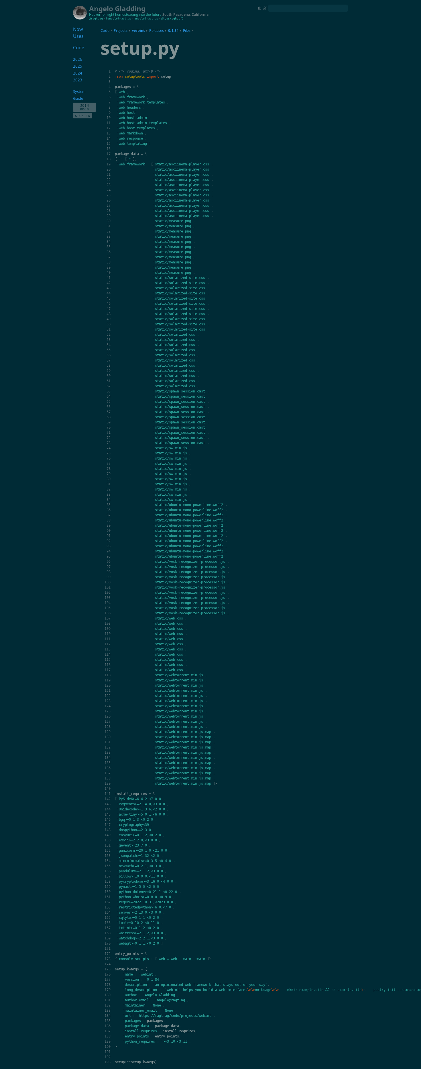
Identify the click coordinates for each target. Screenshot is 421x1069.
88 (109, 520)
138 (108, 778)
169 (108, 938)
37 (109, 257)
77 (109, 464)
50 (109, 324)
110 (108, 634)
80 (109, 479)
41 (109, 278)
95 (109, 556)
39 (109, 267)
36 (109, 252)
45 (109, 298)
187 (108, 1031)
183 (108, 1011)
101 (108, 587)
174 (108, 964)
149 (108, 835)
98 (109, 572)
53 (109, 340)
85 (109, 505)
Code (105, 30)
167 (108, 928)
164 (108, 912)
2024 (77, 73)
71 (109, 433)
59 (109, 371)
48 (109, 314)
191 (108, 1052)
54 (109, 345)
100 (108, 582)
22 (109, 180)
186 (108, 1026)
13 (109, 133)
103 (108, 598)
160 (108, 892)
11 (109, 123)
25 (109, 195)
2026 (77, 59)
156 (108, 871)
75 (109, 453)
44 (109, 293)
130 (108, 737)
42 (109, 283)
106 (108, 613)
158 (108, 882)
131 (108, 742)
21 (109, 175)
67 (109, 412)
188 (108, 1036)
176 (108, 974)
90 (109, 531)
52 (109, 335)
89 (109, 525)
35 (109, 247)
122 (108, 696)
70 (109, 427)
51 (109, 329)
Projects (120, 30)
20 (109, 169)
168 (108, 933)
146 (108, 820)
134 (108, 758)
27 (109, 206)
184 (108, 1016)
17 (109, 154)
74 (109, 448)
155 (108, 866)
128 (108, 727)
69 (109, 422)
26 (109, 200)
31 (109, 226)
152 (108, 851)
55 (109, 350)
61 (109, 381)
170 (108, 943)
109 (108, 629)
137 (108, 773)
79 (109, 474)
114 (108, 654)
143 (108, 804)
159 (108, 887)
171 (108, 949)
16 (109, 149)
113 (108, 649)
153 (108, 856)
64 (109, 396)
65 (109, 402)
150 (108, 840)
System (79, 91)
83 (109, 495)
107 (108, 618)
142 (108, 799)
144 (108, 809)
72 (109, 438)
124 (108, 706)
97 (109, 567)
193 (108, 1062)
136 (108, 768)
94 (109, 551)
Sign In (83, 116)
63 (109, 391)
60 (109, 376)
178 (108, 985)
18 (109, 159)
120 (108, 685)
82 (109, 489)
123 (108, 701)
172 (108, 954)
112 (108, 644)
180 (108, 995)
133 (108, 753)
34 (109, 242)
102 (108, 593)
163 (108, 907)
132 (108, 747)
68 (109, 417)
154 (108, 861)
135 (108, 763)
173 (108, 959)
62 (109, 386)
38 (109, 262)
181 (108, 1000)
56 (109, 355)
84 (109, 500)
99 (109, 577)
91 (109, 536)
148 (108, 830)
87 (109, 515)
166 (108, 923)
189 (108, 1041)
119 (108, 680)
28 (109, 211)
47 (109, 309)
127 (108, 722)
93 (109, 546)
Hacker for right (101, 14)
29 (109, 216)
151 (108, 845)
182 (108, 1005)
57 (109, 360)
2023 (77, 80)
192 (108, 1057)
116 (108, 665)
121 (108, 691)
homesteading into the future (138, 14)
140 (108, 789)
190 (108, 1047)
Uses (78, 36)
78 (109, 469)
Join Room (84, 107)
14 (109, 138)
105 (108, 608)
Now (78, 29)
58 (109, 366)
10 (109, 118)
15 (109, 144)
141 (108, 794)
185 (108, 1021)
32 (109, 231)
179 (108, 990)
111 (108, 639)
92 (109, 541)
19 (109, 164)
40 (109, 273)
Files (186, 30)
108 (108, 624)
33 (109, 236)
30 (109, 221)
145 (108, 814)
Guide (78, 98)
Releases (156, 30)
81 (109, 484)
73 (109, 443)
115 (108, 660)
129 (108, 732)
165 (108, 918)
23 (109, 185)
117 (108, 670)
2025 (77, 66)
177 (108, 980)
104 (108, 603)
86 (109, 510)
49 (109, 319)
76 (109, 458)
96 (109, 562)
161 (108, 897)
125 (108, 711)
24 (109, 190)
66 (109, 407)
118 (108, 675)
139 (108, 783)
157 (108, 876)
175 (108, 969)
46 (109, 304)
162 (108, 902)
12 (109, 128)
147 (108, 825)
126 (108, 716)
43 (109, 288)
